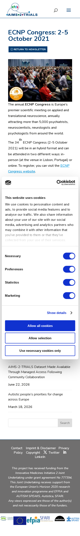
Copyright (33, 452)
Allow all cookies (40, 325)
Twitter (54, 452)
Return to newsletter (30, 49)
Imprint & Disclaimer (41, 448)
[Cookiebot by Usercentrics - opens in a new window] (57, 182)
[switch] (69, 269)
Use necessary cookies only (40, 350)
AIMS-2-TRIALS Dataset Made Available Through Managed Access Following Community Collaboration (39, 372)
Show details (56, 313)
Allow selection (40, 338)
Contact (17, 448)
